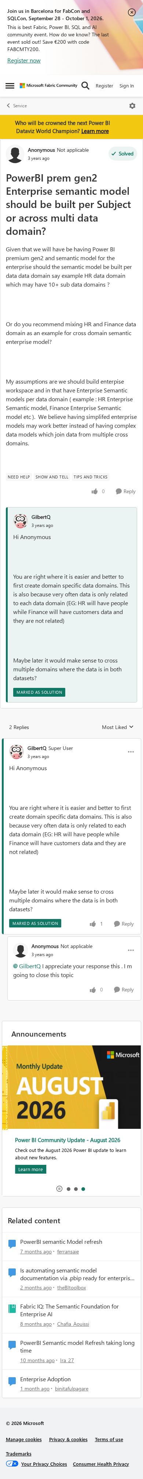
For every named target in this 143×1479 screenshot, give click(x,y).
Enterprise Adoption (45, 1379)
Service (20, 105)
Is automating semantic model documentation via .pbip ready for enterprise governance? (76, 1274)
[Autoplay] (59, 1188)
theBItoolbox (71, 1287)
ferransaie (68, 1251)
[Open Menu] (132, 106)
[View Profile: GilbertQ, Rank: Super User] (16, 751)
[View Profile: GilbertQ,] (20, 521)
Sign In (127, 85)
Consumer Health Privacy (101, 1464)
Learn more (95, 130)
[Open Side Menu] (10, 85)
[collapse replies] (71, 742)
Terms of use (109, 1439)
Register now (24, 60)
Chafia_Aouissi (73, 1323)
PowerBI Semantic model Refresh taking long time (77, 1346)
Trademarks (19, 1453)
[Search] (85, 85)
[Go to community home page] (48, 85)
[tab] (68, 1188)
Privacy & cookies (68, 1439)
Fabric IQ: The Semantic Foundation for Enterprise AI (69, 1310)
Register (104, 85)
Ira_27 (67, 1360)
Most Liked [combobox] (118, 727)
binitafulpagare (71, 1388)
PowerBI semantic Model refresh (61, 1241)
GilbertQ (41, 516)
